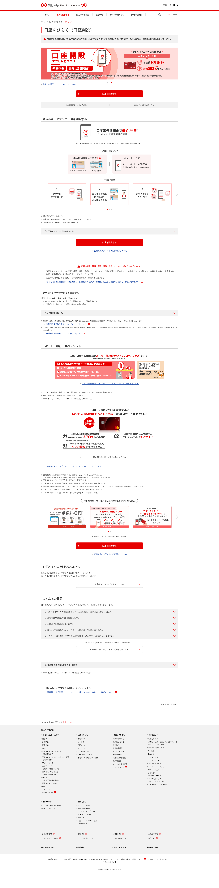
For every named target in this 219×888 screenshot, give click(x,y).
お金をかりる (83, 735)
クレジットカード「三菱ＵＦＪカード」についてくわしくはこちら (73, 466)
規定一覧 (151, 838)
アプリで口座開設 (84, 805)
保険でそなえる (118, 739)
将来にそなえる (119, 735)
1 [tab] (107, 82)
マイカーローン (83, 748)
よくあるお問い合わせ (50, 838)
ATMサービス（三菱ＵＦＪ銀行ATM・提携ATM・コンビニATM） (162, 743)
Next (177, 194)
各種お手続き (153, 739)
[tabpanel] (109, 63)
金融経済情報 (153, 834)
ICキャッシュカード (155, 770)
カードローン (82, 742)
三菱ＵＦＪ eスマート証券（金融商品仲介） (51, 752)
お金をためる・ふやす (51, 735)
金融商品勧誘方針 (54, 859)
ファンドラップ (47, 763)
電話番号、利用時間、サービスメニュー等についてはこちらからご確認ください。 (80, 692)
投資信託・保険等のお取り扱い (75, 859)
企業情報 (99, 15)
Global (174, 15)
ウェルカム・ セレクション (47, 788)
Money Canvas (47, 792)
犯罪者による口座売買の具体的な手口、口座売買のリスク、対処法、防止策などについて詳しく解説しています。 (93, 282)
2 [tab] (111, 82)
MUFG (50, 5)
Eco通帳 (151, 751)
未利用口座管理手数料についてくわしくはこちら (66, 324)
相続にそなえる (118, 742)
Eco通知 (151, 754)
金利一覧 (81, 834)
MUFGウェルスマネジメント (52, 809)
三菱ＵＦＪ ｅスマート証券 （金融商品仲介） (87, 822)
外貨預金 (45, 742)
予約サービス (47, 802)
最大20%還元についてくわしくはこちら (59, 84)
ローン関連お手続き (85, 754)
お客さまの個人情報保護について (103, 859)
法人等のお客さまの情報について (131, 859)
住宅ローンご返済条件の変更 (88, 758)
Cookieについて (110, 862)
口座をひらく (83, 802)
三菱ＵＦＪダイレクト (156, 748)
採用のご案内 (136, 15)
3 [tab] (111, 209)
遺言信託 (116, 745)
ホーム (47, 15)
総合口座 (81, 817)
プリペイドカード (154, 763)
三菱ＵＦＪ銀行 (170, 5)
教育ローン (82, 745)
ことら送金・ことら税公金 (157, 784)
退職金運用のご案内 (49, 783)
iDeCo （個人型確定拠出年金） (51, 779)
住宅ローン (82, 739)
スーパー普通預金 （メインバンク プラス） (87, 810)
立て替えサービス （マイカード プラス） (156, 780)
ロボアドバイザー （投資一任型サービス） (51, 767)
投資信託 (45, 745)
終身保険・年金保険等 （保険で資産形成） (50, 773)
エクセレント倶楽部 (120, 764)
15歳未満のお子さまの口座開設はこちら (110, 251)
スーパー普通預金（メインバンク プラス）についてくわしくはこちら (110, 384)
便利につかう (154, 735)
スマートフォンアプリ (156, 767)
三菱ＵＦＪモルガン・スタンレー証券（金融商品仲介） (55, 758)
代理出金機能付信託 (120, 758)
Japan (167, 15)
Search (159, 14)
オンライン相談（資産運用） (52, 805)
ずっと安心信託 (118, 751)
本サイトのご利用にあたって (160, 859)
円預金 (44, 739)
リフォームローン (84, 751)
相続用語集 (117, 761)
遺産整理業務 (118, 748)
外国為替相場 (47, 834)
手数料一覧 (117, 834)
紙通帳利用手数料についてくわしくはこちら (64, 333)
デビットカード (153, 760)
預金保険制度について (121, 838)
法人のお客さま (82, 15)
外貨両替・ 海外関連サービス (154, 774)
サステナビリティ (117, 15)
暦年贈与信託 (118, 754)
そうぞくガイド (118, 767)
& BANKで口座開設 (84, 814)
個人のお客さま (63, 15)
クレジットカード (154, 757)
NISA (44, 748)
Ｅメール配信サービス (86, 838)
